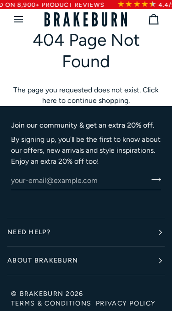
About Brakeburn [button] (42, 260)
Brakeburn (42, 294)
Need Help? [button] (28, 232)
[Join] (153, 179)
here (49, 100)
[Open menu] (26, 19)
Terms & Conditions (51, 303)
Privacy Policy (125, 303)
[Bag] (145, 19)
